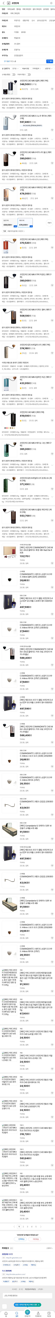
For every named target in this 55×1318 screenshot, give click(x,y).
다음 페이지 (41, 1227)
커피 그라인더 (15, 13)
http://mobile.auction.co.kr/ (15, 1274)
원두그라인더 (37, 9)
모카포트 (46, 9)
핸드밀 (18, 9)
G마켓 (7, 1254)
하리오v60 (11, 9)
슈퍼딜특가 (16, 1265)
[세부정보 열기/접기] (49, 1295)
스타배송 (25, 1265)
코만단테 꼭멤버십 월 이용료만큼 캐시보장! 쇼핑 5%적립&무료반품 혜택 (24, 1278)
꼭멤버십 (33, 1265)
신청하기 (49, 1248)
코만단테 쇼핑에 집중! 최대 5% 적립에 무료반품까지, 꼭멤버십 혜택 (22, 1261)
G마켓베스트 (6, 1265)
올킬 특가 (15, 1281)
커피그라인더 (26, 9)
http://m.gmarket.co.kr (14, 1258)
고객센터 (40, 1289)
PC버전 (14, 1289)
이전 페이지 (14, 1227)
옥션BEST (6, 1281)
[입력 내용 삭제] (51, 3)
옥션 (6, 1271)
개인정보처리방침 (30, 1289)
